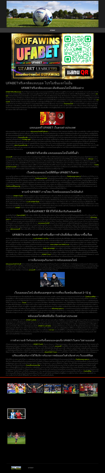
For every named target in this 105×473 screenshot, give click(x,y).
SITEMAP (52, 30)
